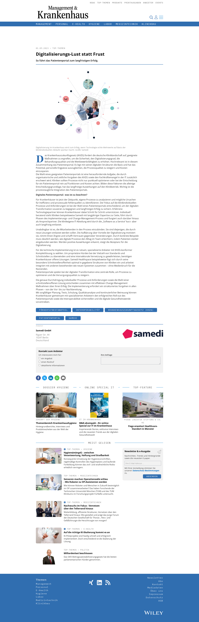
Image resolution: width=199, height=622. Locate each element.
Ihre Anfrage (106, 355)
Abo (160, 581)
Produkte (117, 2)
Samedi (73, 318)
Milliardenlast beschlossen (78, 553)
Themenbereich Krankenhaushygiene (56, 423)
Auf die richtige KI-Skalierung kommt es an (87, 532)
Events (159, 2)
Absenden (152, 476)
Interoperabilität (88, 310)
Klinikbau (149, 24)
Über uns (157, 590)
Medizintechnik (127, 24)
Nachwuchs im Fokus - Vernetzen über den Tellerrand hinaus (82, 507)
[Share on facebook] (38, 377)
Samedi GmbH (43, 330)
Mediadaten (155, 587)
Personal (62, 24)
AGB (160, 600)
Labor (108, 24)
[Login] (156, 17)
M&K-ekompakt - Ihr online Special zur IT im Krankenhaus (95, 424)
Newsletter (155, 577)
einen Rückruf (47, 362)
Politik (84, 550)
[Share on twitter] (44, 377)
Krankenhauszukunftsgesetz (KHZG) (131, 310)
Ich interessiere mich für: (50, 355)
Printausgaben (132, 2)
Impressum (156, 594)
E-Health (78, 24)
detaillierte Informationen (53, 365)
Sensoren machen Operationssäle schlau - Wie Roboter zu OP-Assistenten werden (86, 480)
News (92, 2)
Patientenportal (50, 318)
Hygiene (94, 24)
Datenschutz (154, 597)
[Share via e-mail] (63, 377)
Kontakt (157, 584)
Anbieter (148, 2)
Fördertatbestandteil (53, 310)
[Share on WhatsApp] (57, 377)
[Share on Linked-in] (50, 377)
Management (44, 24)
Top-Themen (103, 2)
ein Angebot (46, 358)
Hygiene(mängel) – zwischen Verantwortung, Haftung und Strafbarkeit (86, 454)
